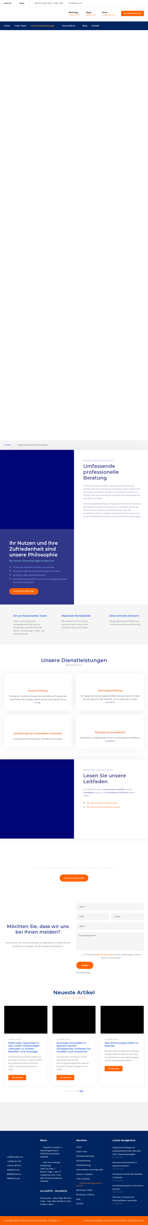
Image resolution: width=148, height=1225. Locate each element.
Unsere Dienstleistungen (43, 26)
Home (7, 26)
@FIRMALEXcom (14, 1174)
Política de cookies (136, 1220)
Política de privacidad (93, 1220)
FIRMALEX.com (91, 15)
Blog (85, 26)
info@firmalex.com (108, 15)
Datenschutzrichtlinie (104, 954)
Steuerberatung (83, 1160)
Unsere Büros (68, 26)
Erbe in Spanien (83, 1178)
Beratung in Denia (84, 1190)
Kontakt (95, 26)
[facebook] (139, 3)
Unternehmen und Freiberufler (89, 1169)
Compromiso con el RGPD (115, 1220)
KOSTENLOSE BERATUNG (132, 13)
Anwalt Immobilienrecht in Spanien (89, 1184)
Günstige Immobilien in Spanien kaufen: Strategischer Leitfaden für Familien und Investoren (74, 1047)
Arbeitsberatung (83, 1165)
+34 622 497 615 (74, 15)
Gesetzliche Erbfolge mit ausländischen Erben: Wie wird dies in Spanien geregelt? (127, 1151)
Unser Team (20, 26)
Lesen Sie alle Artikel (74, 998)
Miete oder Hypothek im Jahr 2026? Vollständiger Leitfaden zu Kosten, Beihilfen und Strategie (24, 1047)
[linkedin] (143, 3)
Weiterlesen (17, 1078)
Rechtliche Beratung (85, 1156)
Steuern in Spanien (84, 1174)
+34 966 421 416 (14, 1161)
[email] (135, 3)
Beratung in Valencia (85, 1194)
